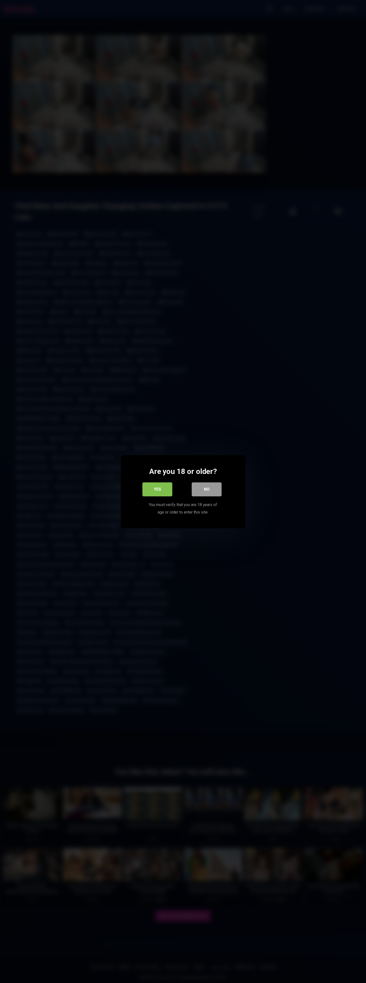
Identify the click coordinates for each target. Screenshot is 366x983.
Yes (157, 489)
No (207, 489)
